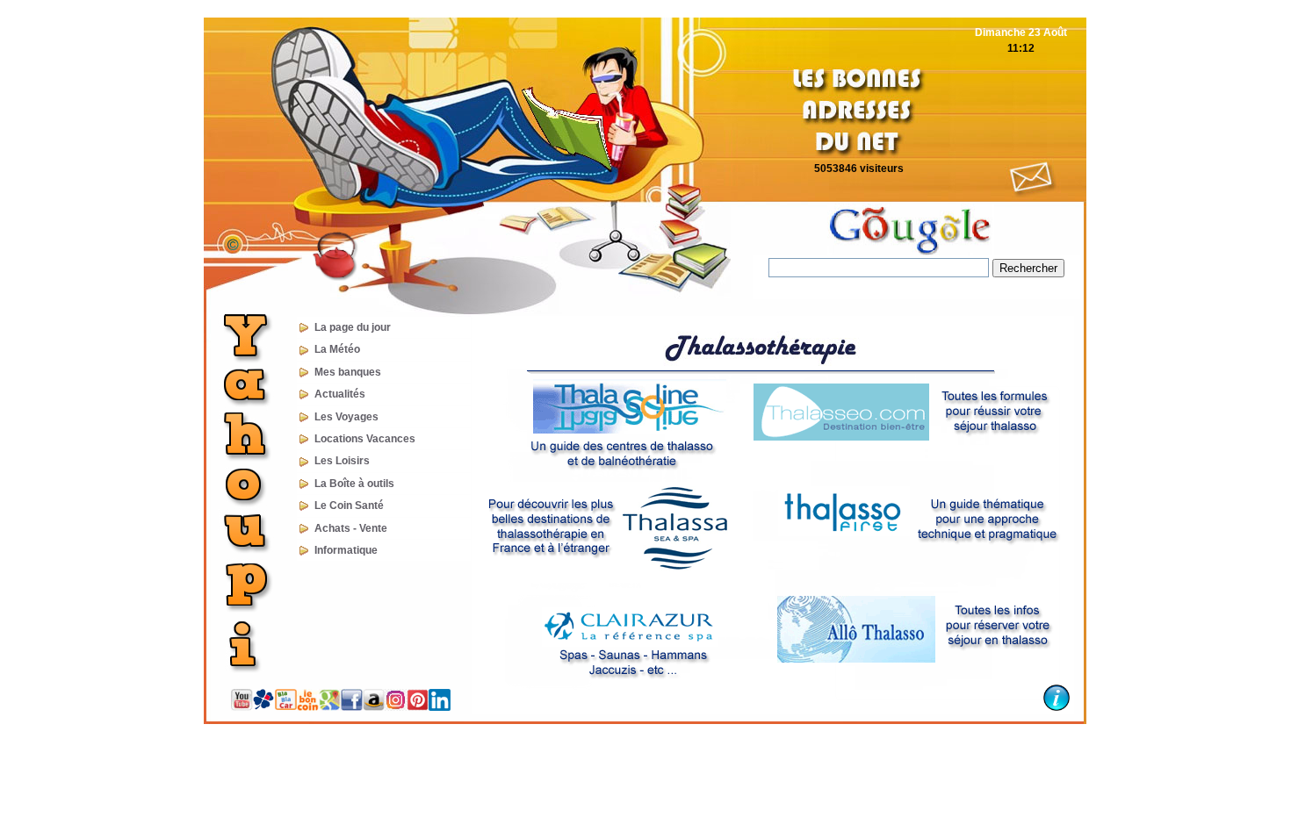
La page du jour (346, 327)
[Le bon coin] (308, 707)
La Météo (330, 349)
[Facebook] (352, 707)
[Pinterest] (418, 707)
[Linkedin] (440, 707)
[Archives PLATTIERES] (333, 277)
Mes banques (341, 372)
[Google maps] (330, 707)
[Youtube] (242, 707)
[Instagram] (396, 707)
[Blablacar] (286, 706)
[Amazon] (374, 707)
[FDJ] (263, 706)
